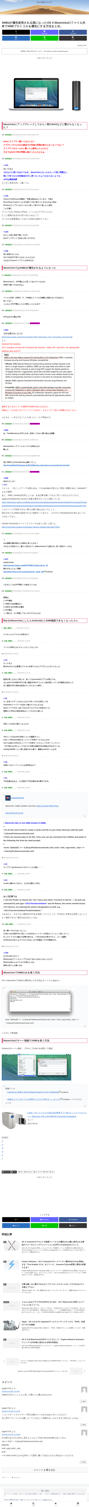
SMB (46, 1172)
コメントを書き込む (44, 1470)
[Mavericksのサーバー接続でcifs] (36, 1067)
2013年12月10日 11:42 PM (11, 1411)
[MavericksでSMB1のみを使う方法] (40, 1003)
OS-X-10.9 (38, 1172)
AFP (21, 1172)
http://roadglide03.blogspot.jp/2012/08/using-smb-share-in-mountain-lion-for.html (36, 465)
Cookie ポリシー (48, 1500)
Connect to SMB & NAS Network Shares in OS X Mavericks (33, 1092)
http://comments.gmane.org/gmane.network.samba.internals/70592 (31, 527)
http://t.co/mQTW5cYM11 (48, 806)
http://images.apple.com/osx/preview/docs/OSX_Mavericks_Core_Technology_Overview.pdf (37, 337)
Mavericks (7, 1172)
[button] (73, 38)
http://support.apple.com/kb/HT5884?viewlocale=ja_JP (25, 565)
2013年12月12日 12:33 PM (11, 1434)
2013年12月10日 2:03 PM (10, 1391)
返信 (84, 1401)
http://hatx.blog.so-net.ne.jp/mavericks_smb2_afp (23, 572)
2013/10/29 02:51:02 (14, 813)
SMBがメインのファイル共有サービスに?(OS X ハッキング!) (34, 1099)
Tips (15, 1172)
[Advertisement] (44, 65)
